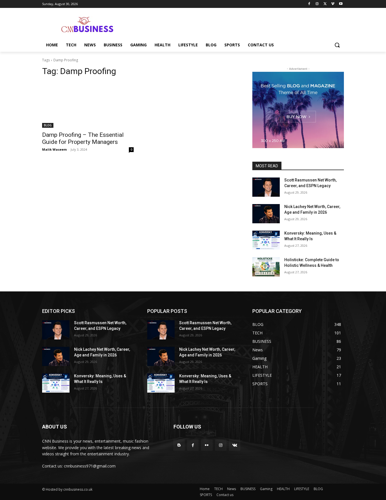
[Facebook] (309, 4)
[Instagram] (317, 4)
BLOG (48, 125)
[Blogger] (179, 445)
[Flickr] (206, 445)
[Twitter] (325, 4)
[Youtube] (340, 4)
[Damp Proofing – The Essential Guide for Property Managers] (88, 105)
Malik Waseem (54, 149)
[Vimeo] (332, 4)
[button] (337, 45)
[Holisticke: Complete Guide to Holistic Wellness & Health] (266, 266)
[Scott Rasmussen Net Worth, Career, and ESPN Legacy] (266, 187)
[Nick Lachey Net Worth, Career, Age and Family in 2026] (266, 213)
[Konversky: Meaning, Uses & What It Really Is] (266, 240)
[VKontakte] (234, 445)
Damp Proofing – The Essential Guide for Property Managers (83, 138)
